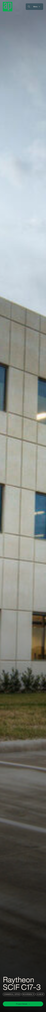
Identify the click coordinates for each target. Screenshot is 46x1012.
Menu (35, 7)
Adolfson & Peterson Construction (7, 6)
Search (29, 6)
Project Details (22, 1004)
